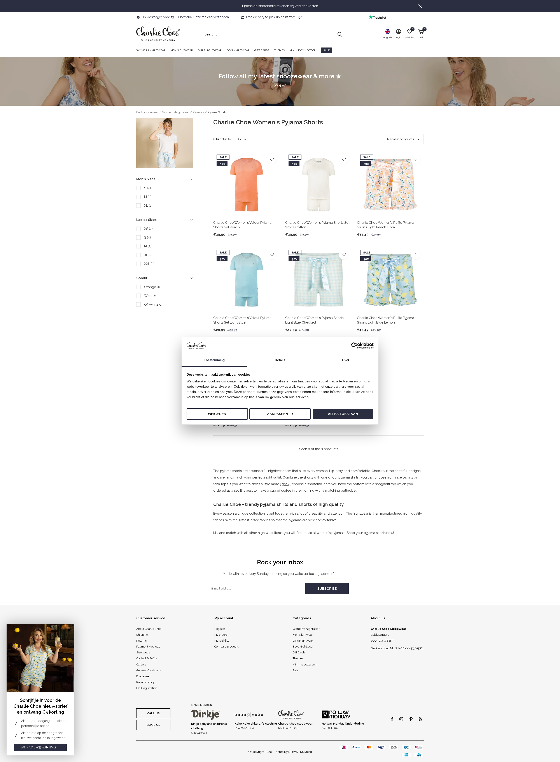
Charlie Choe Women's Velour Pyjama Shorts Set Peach (242, 225)
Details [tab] (280, 360)
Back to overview (147, 112)
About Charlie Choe (148, 628)
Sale (326, 50)
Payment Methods (148, 646)
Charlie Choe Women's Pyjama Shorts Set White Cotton (317, 225)
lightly (284, 484)
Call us (153, 713)
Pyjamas (198, 112)
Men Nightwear (181, 50)
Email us (153, 725)
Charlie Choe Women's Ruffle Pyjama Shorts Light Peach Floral (385, 225)
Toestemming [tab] (214, 360)
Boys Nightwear (238, 50)
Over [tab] (345, 360)
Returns (141, 640)
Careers (141, 664)
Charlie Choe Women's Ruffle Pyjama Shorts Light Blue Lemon (385, 320)
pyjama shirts (348, 477)
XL (148, 206)
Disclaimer (143, 676)
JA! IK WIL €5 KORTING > (41, 747)
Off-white (153, 304)
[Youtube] (420, 719)
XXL (149, 264)
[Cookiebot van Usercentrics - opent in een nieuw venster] (354, 345)
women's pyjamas (330, 533)
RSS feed (306, 751)
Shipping (142, 634)
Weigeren (217, 414)
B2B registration (146, 688)
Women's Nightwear (151, 50)
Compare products (226, 646)
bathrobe (348, 491)
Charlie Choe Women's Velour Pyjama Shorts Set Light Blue (242, 320)
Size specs (143, 652)
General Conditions (148, 670)
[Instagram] (401, 719)
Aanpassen (277, 414)
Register (219, 628)
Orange (152, 287)
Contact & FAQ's (146, 658)
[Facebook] (392, 719)
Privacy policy (145, 682)
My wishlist (221, 640)
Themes (279, 50)
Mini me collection (302, 50)
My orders (220, 634)
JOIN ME (280, 86)
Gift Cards (261, 50)
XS (148, 229)
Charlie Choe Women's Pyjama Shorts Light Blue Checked (314, 320)
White (151, 296)
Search (340, 34)
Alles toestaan (343, 414)
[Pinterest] (411, 719)
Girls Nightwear (210, 50)
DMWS (293, 751)
